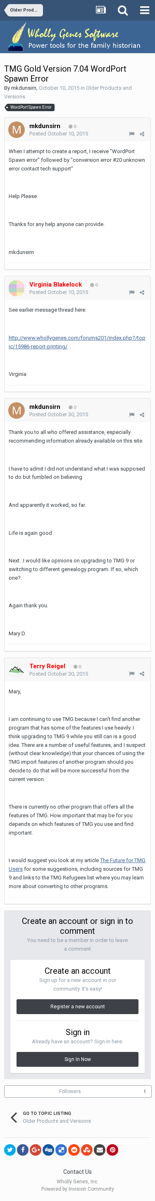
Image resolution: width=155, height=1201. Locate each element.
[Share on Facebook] (23, 1150)
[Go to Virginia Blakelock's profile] (16, 288)
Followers (70, 1091)
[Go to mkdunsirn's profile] (16, 129)
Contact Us (77, 1171)
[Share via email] (99, 1150)
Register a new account (77, 1007)
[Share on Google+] (35, 1150)
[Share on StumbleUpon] (87, 1150)
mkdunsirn (23, 88)
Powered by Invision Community (77, 1189)
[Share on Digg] (48, 1150)
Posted (58, 134)
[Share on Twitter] (10, 1150)
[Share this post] (142, 134)
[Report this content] (131, 134)
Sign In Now (77, 1059)
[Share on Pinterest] (112, 1150)
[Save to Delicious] (61, 1150)
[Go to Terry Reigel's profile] (16, 670)
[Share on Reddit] (74, 1150)
